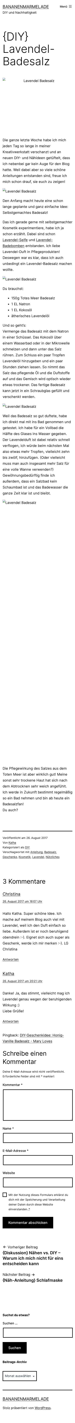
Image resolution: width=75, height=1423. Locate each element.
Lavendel (38, 857)
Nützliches (52, 857)
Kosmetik (25, 857)
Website (9, 1173)
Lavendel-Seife (15, 240)
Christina (11, 894)
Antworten (11, 959)
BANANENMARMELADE (26, 6)
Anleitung (36, 852)
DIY (27, 847)
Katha (12, 842)
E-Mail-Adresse (15, 1151)
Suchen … (10, 1323)
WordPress (43, 1408)
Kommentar (12, 1085)
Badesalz (50, 852)
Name (8, 1128)
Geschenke (10, 857)
